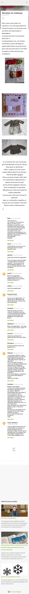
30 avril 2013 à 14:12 (20, 323)
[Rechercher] (27, 2)
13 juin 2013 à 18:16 (18, 384)
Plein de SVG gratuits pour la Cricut (10, 576)
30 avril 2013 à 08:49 (17, 273)
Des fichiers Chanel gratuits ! (8, 518)
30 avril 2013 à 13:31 (18, 308)
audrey (9, 286)
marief (9, 273)
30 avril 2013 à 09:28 (13, 295)
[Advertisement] (14, 481)
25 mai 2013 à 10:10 (18, 353)
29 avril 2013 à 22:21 (18, 255)
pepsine (9, 255)
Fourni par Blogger (15, 591)
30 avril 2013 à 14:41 (18, 333)
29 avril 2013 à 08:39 (16, 243)
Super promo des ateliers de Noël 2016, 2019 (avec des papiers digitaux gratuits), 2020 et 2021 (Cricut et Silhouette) (14, 547)
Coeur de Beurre (12, 422)
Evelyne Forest (12, 294)
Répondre (10, 240)
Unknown (10, 353)
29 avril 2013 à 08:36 (16, 218)
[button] (3, 18)
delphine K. (10, 323)
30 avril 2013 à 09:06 (17, 286)
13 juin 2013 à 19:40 (12, 424)
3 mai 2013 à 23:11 (18, 343)
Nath (8, 218)
